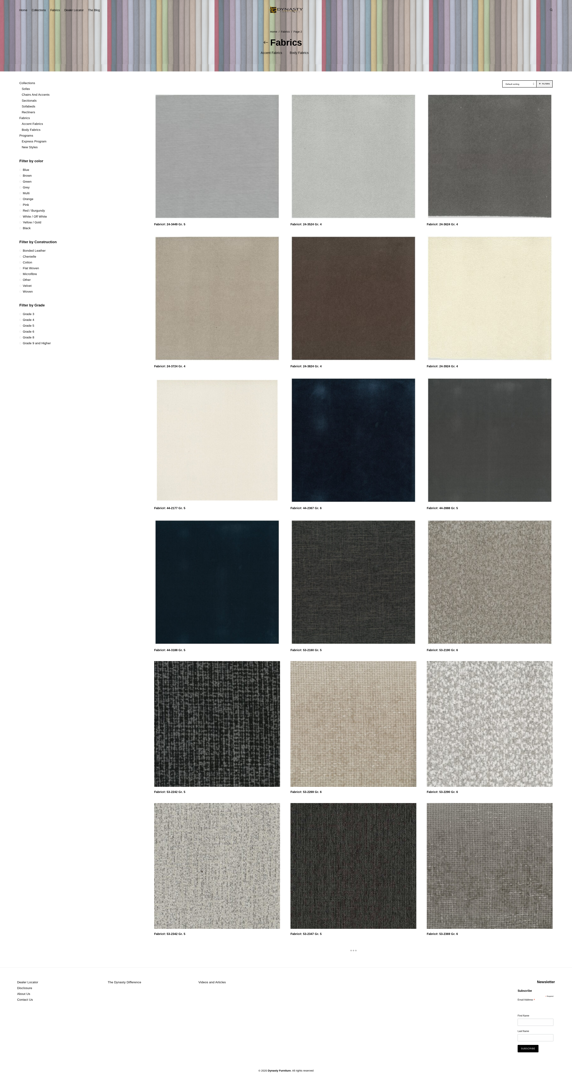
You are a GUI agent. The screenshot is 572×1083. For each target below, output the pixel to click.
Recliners (28, 112)
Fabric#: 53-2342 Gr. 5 (169, 934)
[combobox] (519, 84)
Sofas (26, 88)
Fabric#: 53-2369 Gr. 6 (442, 934)
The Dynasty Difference (124, 982)
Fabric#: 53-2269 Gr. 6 (306, 792)
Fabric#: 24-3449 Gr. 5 (169, 224)
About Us (23, 993)
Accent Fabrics (32, 123)
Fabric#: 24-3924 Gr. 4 (442, 366)
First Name (523, 1015)
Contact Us (25, 999)
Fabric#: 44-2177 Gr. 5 (169, 508)
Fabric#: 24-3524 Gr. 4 (306, 224)
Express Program (34, 141)
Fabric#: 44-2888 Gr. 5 (442, 508)
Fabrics (285, 31)
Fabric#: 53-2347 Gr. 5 (306, 934)
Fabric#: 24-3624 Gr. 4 (442, 224)
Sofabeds (28, 106)
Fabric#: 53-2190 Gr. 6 (442, 650)
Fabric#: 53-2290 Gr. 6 (442, 792)
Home (273, 31)
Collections (27, 83)
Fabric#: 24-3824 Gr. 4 (306, 366)
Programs (26, 135)
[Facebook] (19, 1071)
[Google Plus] (48, 1071)
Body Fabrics (31, 129)
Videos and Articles (212, 982)
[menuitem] (25, 10)
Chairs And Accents (36, 94)
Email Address (526, 1000)
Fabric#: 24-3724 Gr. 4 (169, 366)
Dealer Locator (27, 982)
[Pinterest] (38, 1071)
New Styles (30, 147)
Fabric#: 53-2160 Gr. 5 (306, 650)
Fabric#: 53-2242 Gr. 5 (169, 792)
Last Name (523, 1031)
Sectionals (29, 100)
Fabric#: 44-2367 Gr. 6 (306, 508)
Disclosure (24, 988)
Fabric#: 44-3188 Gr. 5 (169, 650)
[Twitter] (28, 1071)
